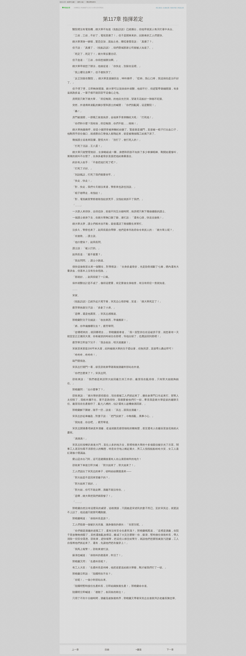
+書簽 (139, 649)
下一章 (170, 649)
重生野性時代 (91, 2)
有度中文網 (70, 2)
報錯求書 (173, 8)
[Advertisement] (123, 620)
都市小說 (80, 2)
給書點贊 (166, 8)
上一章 (75, 649)
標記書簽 (159, 8)
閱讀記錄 (181, 8)
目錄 (107, 649)
